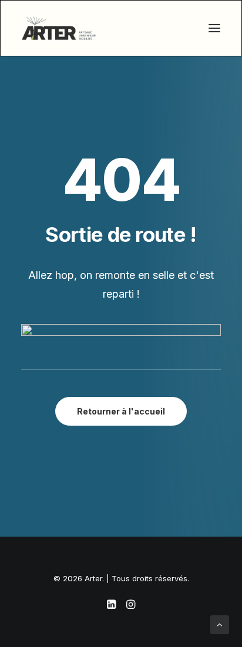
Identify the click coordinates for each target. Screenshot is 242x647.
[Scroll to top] (219, 623)
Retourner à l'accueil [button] (121, 411)
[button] (214, 28)
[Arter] (59, 28)
